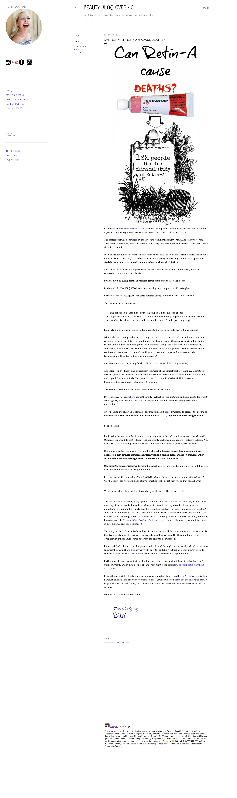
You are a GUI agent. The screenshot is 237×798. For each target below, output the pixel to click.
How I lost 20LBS (13, 108)
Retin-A (77, 53)
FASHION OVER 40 (15, 95)
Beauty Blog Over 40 (109, 8)
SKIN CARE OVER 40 (15, 99)
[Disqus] (156, 685)
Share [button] (76, 35)
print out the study (185, 579)
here (132, 396)
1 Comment (119, 35)
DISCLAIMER (12, 155)
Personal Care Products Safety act (141, 520)
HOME (8, 91)
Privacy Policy (12, 160)
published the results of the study (160, 363)
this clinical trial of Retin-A (133, 228)
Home (88, 21)
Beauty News (80, 46)
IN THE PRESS (12, 151)
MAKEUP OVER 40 (14, 104)
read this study (133, 553)
